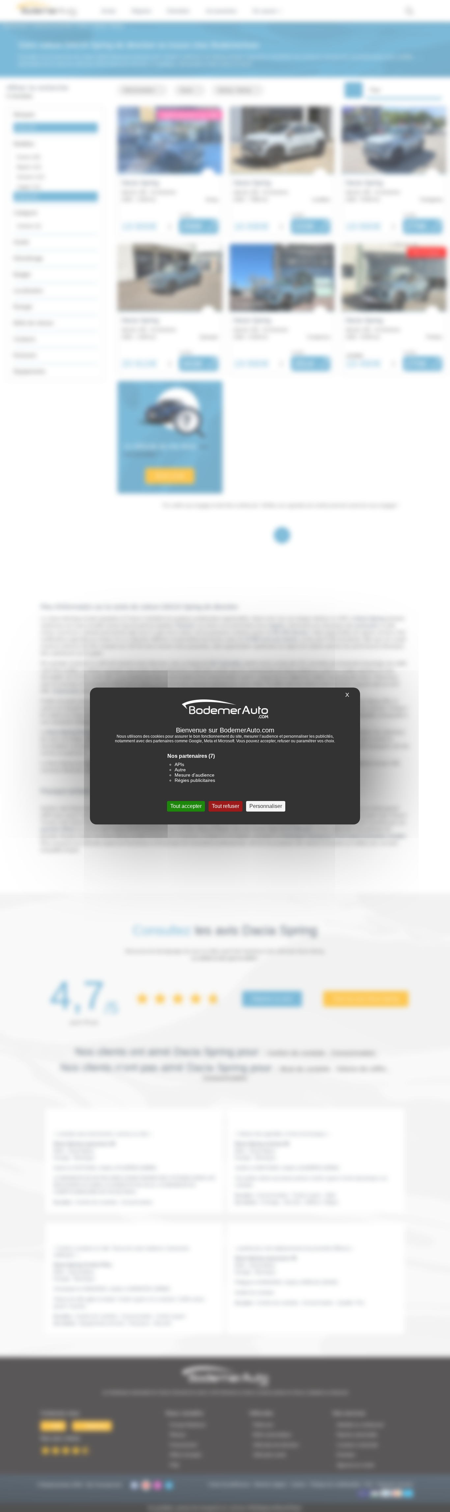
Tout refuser (225, 806)
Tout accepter (186, 806)
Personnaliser (265, 806)
